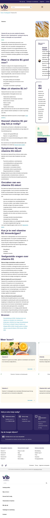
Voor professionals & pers (42, 418)
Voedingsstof (7, 12)
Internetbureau (36, 469)
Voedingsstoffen (6, 487)
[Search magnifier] (31, 7)
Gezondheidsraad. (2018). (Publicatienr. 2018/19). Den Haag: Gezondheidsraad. (15, 320)
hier (24, 419)
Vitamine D (5, 357)
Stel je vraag (25, 416)
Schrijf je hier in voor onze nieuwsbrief (14, 436)
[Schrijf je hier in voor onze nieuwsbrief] (3, 437)
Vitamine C (5, 388)
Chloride (41, 357)
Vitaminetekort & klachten (8, 500)
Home (2, 12)
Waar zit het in (6, 491)
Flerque (40, 469)
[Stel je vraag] (20, 416)
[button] (42, 7)
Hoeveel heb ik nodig (7, 496)
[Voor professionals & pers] (36, 416)
